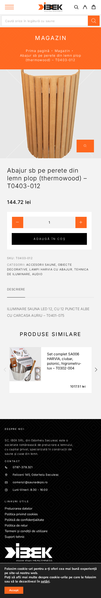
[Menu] (9, 7)
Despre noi (14, 429)
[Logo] (50, 7)
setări (45, 581)
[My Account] (84, 8)
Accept (14, 590)
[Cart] (93, 8)
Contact (12, 461)
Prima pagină (38, 51)
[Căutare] (76, 8)
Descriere (16, 289)
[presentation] (5, 370)
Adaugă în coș (50, 239)
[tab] (16, 292)
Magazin (62, 51)
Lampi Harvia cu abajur (50, 269)
